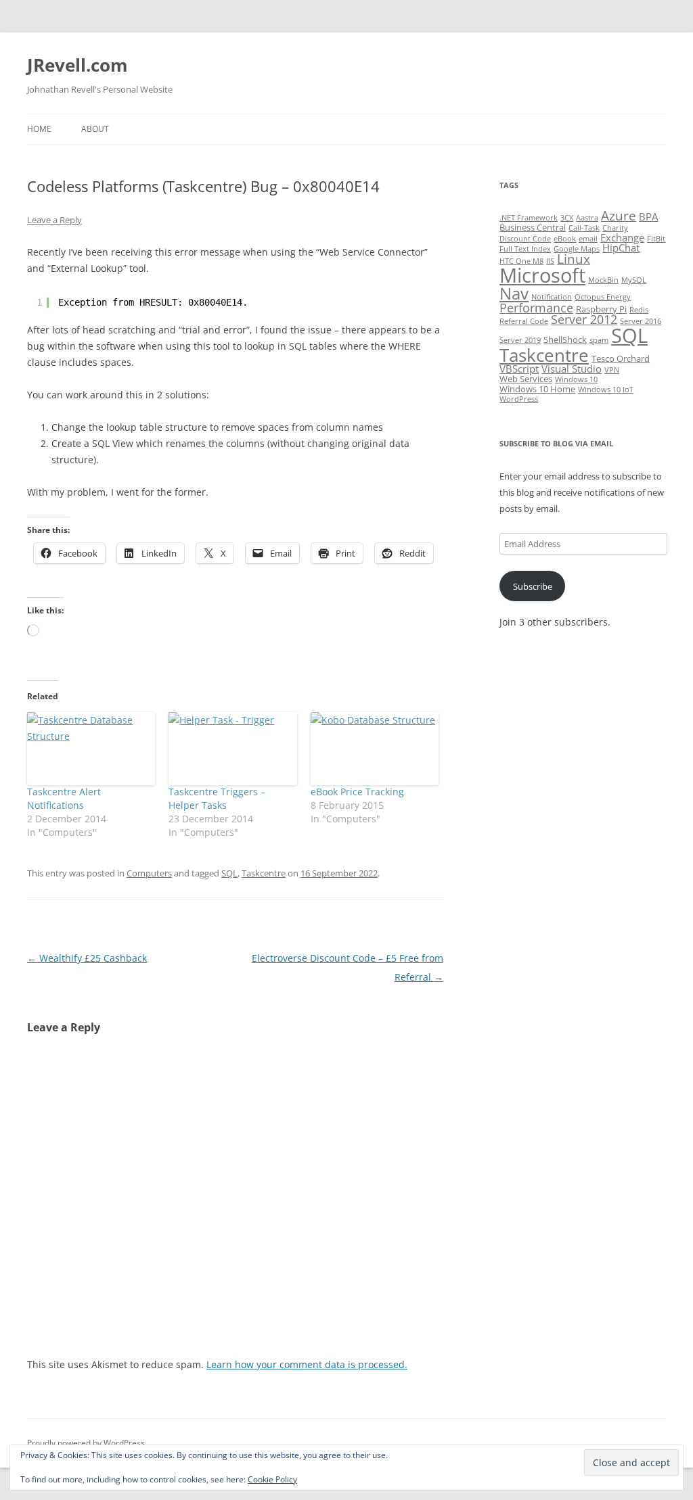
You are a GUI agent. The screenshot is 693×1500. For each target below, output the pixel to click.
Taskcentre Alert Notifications (64, 798)
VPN (611, 370)
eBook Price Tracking (357, 791)
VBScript (519, 368)
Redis (638, 309)
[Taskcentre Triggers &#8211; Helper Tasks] (232, 748)
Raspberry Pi (601, 309)
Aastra (587, 217)
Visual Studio (571, 368)
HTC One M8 (521, 261)
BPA (648, 216)
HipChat (621, 247)
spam (598, 340)
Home (39, 129)
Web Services (525, 379)
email (588, 238)
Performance (536, 308)
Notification (551, 297)
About (95, 129)
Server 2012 (584, 319)
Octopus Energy (603, 297)
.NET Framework (528, 217)
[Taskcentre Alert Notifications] (91, 748)
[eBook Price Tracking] (375, 748)
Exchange (622, 237)
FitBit (656, 238)
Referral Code (523, 321)
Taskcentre (264, 873)
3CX (566, 217)
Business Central (532, 227)
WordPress (518, 399)
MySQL (633, 280)
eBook (565, 238)
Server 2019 (520, 340)
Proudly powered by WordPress (86, 1443)
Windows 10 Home (537, 389)
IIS (550, 261)
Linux (573, 259)
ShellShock (565, 339)
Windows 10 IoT (605, 389)
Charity (615, 228)
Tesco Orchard (620, 358)
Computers (149, 873)
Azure (618, 216)
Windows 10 (576, 379)
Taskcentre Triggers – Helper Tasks (217, 798)
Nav (514, 293)
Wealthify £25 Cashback (87, 958)
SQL (229, 873)
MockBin (603, 280)
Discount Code (525, 238)
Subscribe (532, 586)
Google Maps (577, 249)
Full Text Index (525, 249)
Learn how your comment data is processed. (306, 1364)
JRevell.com (77, 65)
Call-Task (584, 228)
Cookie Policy (272, 1479)
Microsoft (542, 275)
